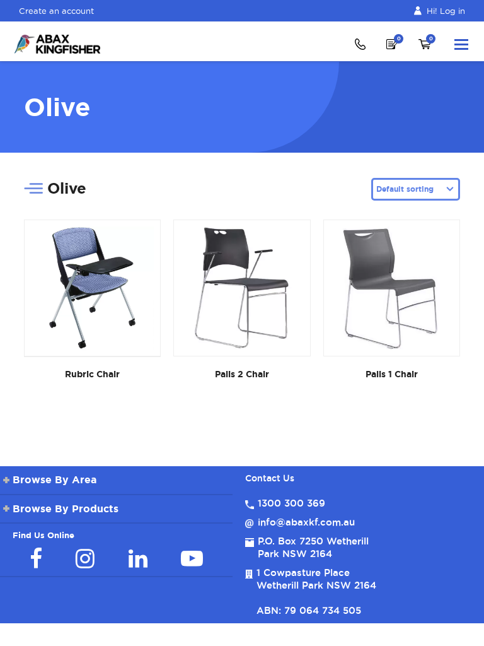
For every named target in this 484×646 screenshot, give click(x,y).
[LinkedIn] (138, 558)
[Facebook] (36, 558)
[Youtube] (192, 558)
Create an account (56, 10)
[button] (461, 44)
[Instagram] (85, 558)
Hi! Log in (446, 10)
